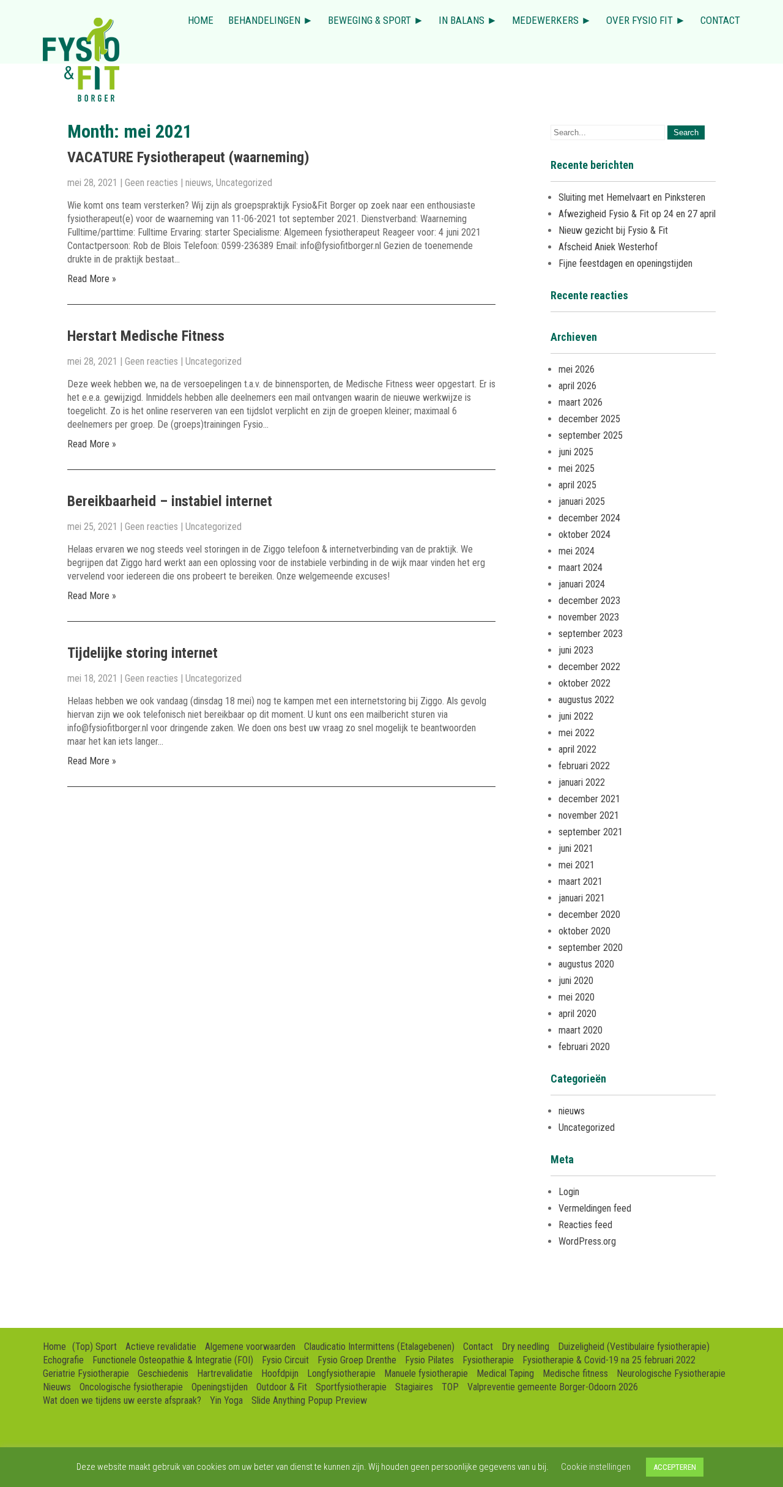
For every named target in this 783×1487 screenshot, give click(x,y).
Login (568, 1192)
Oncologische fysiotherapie (131, 1387)
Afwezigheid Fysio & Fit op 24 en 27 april (637, 214)
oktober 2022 (584, 683)
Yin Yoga (226, 1400)
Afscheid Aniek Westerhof (608, 247)
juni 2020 (575, 980)
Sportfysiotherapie (351, 1387)
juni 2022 (575, 716)
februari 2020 (584, 1047)
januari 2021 (581, 898)
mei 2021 (576, 865)
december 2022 (589, 667)
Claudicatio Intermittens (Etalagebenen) (379, 1346)
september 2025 (590, 435)
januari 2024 (581, 584)
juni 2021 (575, 848)
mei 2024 (576, 551)
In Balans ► (468, 20)
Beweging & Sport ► (376, 20)
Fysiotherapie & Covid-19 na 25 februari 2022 (609, 1360)
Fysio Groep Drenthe (356, 1360)
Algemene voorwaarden (250, 1346)
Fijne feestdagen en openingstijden (625, 263)
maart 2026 (580, 402)
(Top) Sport (94, 1346)
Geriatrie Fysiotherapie (86, 1373)
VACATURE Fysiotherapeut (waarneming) (188, 157)
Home (200, 20)
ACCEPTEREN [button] (674, 1467)
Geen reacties (151, 182)
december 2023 (589, 600)
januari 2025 (581, 501)
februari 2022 (584, 766)
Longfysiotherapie (341, 1373)
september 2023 (590, 633)
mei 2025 (576, 468)
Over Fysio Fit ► (646, 20)
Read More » (91, 279)
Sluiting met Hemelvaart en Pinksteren (631, 197)
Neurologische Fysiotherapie (671, 1373)
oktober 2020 (584, 931)
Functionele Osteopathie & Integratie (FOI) (172, 1360)
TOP (450, 1387)
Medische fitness (575, 1373)
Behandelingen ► (270, 20)
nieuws (198, 182)
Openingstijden (219, 1387)
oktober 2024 (584, 534)
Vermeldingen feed (594, 1208)
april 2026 (577, 386)
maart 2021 (580, 881)
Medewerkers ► (552, 20)
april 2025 (577, 485)
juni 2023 (575, 650)
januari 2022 (581, 782)
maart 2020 (580, 1030)
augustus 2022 (586, 700)
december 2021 (589, 799)
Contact (720, 20)
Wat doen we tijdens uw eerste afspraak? (122, 1400)
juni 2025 (575, 452)
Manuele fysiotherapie (426, 1373)
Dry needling (525, 1346)
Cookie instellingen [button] (596, 1466)
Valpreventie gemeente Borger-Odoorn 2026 (552, 1387)
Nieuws (57, 1387)
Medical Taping (505, 1373)
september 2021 (590, 832)
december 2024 (589, 518)
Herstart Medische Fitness (146, 336)
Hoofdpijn (280, 1373)
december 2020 (589, 914)
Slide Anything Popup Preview (309, 1400)
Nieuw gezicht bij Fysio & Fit (613, 230)
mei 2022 (576, 733)
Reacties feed (585, 1225)
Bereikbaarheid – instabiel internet (169, 501)
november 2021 (588, 815)
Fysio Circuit (285, 1360)
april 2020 (577, 1013)
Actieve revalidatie (160, 1346)
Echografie (63, 1360)
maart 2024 (580, 567)
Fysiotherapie (488, 1360)
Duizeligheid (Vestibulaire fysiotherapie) (634, 1346)
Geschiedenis (163, 1373)
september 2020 (590, 947)
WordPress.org (587, 1241)
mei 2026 (576, 369)
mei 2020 (576, 997)
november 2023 (588, 617)
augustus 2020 (586, 964)
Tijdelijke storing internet (142, 653)
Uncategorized (244, 182)
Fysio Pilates (429, 1360)
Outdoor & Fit (281, 1387)
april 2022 (577, 749)
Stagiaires (414, 1387)
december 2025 (589, 419)
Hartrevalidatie (225, 1373)
